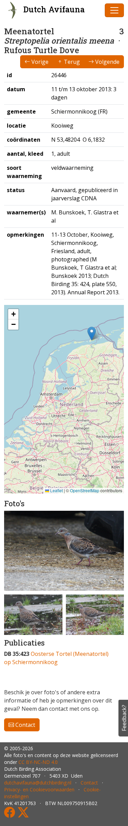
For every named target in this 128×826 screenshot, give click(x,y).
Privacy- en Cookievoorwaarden (39, 789)
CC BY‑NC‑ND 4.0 (38, 762)
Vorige (39, 62)
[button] (91, 334)
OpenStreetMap (84, 490)
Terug (71, 62)
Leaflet (56, 490)
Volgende (106, 62)
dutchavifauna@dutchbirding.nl (37, 782)
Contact (24, 725)
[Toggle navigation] (114, 10)
